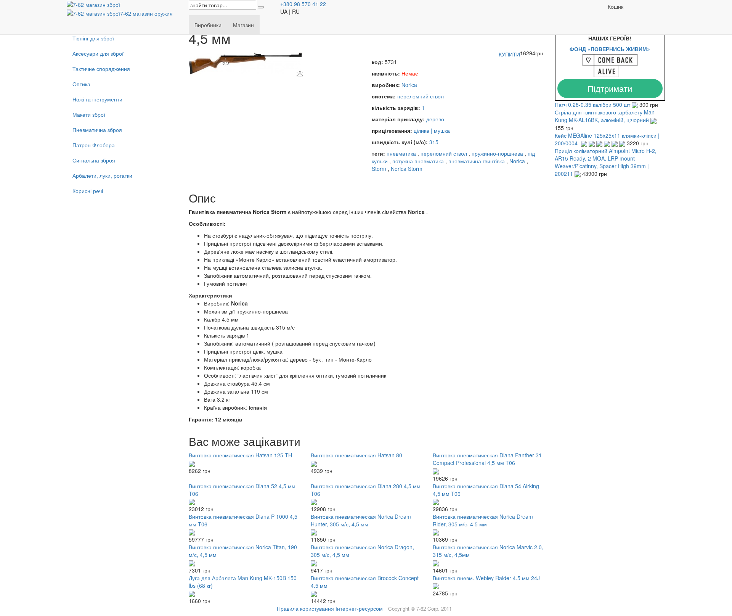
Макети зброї (88, 114)
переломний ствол (420, 96)
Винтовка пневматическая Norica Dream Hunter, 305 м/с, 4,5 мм (361, 520)
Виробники (208, 25)
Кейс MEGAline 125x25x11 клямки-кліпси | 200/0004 (607, 139)
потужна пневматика (418, 161)
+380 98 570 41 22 (303, 4)
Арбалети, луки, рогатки (102, 175)
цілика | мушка (432, 130)
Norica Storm (406, 168)
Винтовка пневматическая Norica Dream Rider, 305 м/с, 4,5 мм (483, 520)
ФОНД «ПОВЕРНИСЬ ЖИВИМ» (610, 49)
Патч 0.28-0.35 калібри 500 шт (593, 104)
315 (433, 142)
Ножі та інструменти (97, 99)
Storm (379, 168)
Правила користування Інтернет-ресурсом (330, 608)
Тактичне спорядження (101, 68)
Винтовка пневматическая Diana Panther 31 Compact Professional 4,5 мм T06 (487, 458)
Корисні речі (87, 191)
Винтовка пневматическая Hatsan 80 (356, 455)
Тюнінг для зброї (93, 38)
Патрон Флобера (93, 145)
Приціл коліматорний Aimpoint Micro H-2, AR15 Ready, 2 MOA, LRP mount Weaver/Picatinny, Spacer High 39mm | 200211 (606, 162)
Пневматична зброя (97, 129)
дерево (435, 119)
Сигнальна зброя (93, 160)
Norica (409, 84)
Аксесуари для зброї (98, 53)
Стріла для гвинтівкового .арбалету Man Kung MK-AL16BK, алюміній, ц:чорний (605, 116)
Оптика (81, 84)
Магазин (243, 25)
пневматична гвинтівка (476, 161)
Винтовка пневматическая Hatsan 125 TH (240, 455)
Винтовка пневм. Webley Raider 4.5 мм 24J (486, 578)
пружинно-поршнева (497, 153)
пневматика (401, 153)
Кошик (615, 6)
